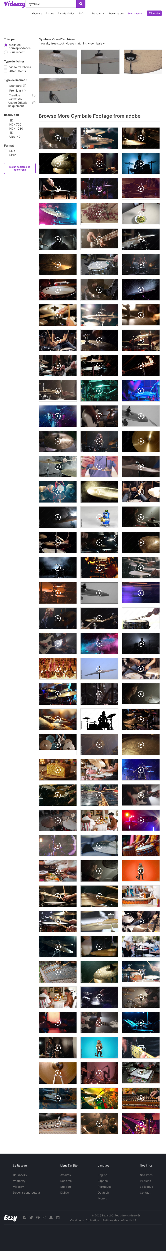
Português (105, 1186)
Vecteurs (37, 13)
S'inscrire (154, 13)
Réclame (66, 1180)
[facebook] (24, 1217)
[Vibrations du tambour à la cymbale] (100, 62)
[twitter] (31, 1217)
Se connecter (135, 13)
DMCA (64, 1192)
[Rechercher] (80, 4)
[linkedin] (57, 1217)
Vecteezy (19, 1180)
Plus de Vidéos (66, 13)
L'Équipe (145, 1180)
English (102, 1175)
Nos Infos (146, 1175)
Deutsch (103, 1192)
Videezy (18, 1186)
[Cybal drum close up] (58, 90)
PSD (81, 13)
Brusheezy (20, 1175)
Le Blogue (146, 1186)
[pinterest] (37, 1217)
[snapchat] (51, 1217)
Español (103, 1180)
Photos (50, 13)
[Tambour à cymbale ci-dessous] (143, 62)
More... (102, 1198)
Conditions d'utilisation (84, 1220)
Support (65, 1186)
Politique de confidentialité (119, 1220)
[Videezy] (15, 4)
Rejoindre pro (116, 13)
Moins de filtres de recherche (19, 168)
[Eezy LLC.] (10, 1217)
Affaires (65, 1175)
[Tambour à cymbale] (58, 62)
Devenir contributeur (26, 1192)
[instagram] (44, 1217)
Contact (145, 1192)
